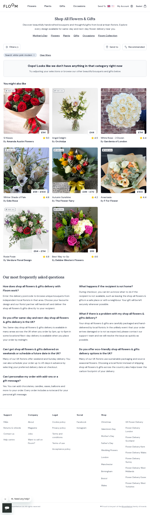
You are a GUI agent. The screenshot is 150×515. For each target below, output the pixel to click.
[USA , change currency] (112, 6)
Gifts (76, 35)
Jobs (30, 433)
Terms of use (58, 443)
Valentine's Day (108, 429)
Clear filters (45, 55)
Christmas (106, 422)
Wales (104, 485)
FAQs (6, 422)
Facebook (81, 422)
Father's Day (107, 443)
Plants (66, 35)
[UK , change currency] (108, 6)
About (31, 422)
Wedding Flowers (109, 450)
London (105, 457)
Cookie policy (58, 422)
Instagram (81, 428)
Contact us (9, 433)
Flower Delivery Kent (135, 446)
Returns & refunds (12, 428)
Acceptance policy (61, 449)
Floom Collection (107, 35)
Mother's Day (40, 35)
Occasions (89, 35)
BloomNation (127, 506)
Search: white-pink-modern (21, 55)
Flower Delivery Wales (136, 452)
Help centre (9, 439)
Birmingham (106, 471)
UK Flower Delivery (134, 422)
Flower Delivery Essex (136, 477)
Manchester (107, 464)
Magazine (32, 428)
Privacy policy (59, 428)
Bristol (104, 478)
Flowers (55, 35)
